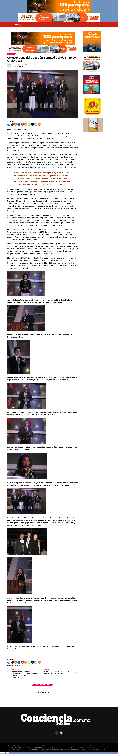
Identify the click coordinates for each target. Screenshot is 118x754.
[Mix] (25, 124)
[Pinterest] (22, 124)
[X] (12, 124)
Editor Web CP (19, 66)
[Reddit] (15, 124)
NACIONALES (43, 24)
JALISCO (34, 24)
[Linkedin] (18, 124)
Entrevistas (83, 24)
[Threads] (32, 124)
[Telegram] (35, 124)
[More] (39, 124)
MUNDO (64, 24)
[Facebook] (8, 124)
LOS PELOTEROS (81, 738)
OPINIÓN (51, 24)
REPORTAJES (73, 24)
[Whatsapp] (29, 124)
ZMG (58, 24)
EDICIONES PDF (93, 738)
